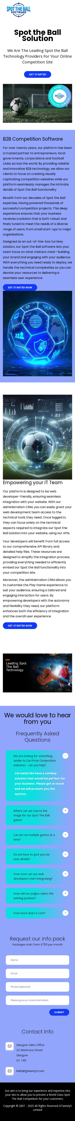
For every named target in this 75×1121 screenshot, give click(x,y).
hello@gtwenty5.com (30, 1071)
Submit (59, 1012)
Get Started (37, 74)
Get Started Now (20, 287)
